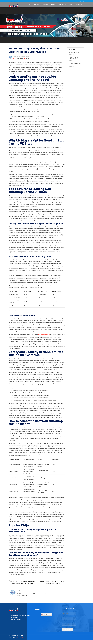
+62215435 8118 (13, 1)
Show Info (36, 4)
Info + (71, 4)
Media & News (62, 4)
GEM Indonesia (19, 637)
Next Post (51, 581)
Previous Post (23, 582)
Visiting (53, 4)
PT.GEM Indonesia (19, 58)
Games (27, 58)
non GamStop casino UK (44, 334)
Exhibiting (45, 4)
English (45, 614)
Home (30, 4)
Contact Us (79, 4)
